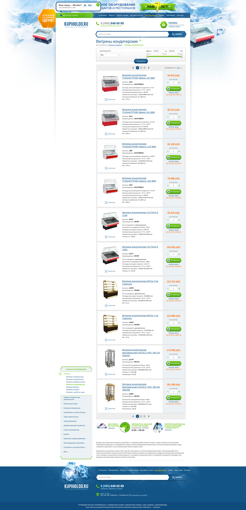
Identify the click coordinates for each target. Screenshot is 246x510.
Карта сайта (179, 470)
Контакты (180, 15)
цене (178, 68)
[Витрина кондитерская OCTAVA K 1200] (110, 222)
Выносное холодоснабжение (74, 439)
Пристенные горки (71, 404)
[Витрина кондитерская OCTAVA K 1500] (110, 257)
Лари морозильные (71, 417)
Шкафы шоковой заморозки (74, 426)
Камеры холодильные (72, 408)
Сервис (161, 15)
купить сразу (174, 92)
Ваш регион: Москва (70, 15)
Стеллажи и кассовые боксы (74, 447)
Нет (90, 5)
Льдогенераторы (70, 421)
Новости (112, 15)
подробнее (111, 428)
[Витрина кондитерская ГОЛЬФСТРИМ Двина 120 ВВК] (110, 85)
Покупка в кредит (151, 15)
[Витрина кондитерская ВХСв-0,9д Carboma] (110, 291)
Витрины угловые (72, 390)
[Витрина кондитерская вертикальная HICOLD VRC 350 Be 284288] (110, 394)
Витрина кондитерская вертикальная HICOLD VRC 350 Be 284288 (141, 387)
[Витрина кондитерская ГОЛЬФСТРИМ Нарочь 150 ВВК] (110, 188)
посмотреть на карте (139, 495)
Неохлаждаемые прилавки (74, 443)
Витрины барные (72, 387)
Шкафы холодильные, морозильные (72, 398)
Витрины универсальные (75, 382)
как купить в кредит (173, 94)
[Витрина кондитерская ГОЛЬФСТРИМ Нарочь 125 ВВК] (110, 154)
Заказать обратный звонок (111, 26)
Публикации (170, 15)
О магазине (103, 15)
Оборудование (113, 470)
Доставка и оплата (136, 15)
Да (85, 5)
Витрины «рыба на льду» (75, 392)
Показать (141, 61)
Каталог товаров (122, 15)
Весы (66, 452)
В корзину (175, 88)
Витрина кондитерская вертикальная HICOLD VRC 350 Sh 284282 (141, 353)
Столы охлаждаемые (71, 430)
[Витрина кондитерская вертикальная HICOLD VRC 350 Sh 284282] (110, 360)
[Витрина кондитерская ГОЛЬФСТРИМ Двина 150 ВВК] (110, 119)
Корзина (163, 25)
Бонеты (66, 434)
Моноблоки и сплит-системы (74, 413)
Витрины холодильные (75, 377)
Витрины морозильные (75, 379)
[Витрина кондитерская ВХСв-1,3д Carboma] (110, 325)
